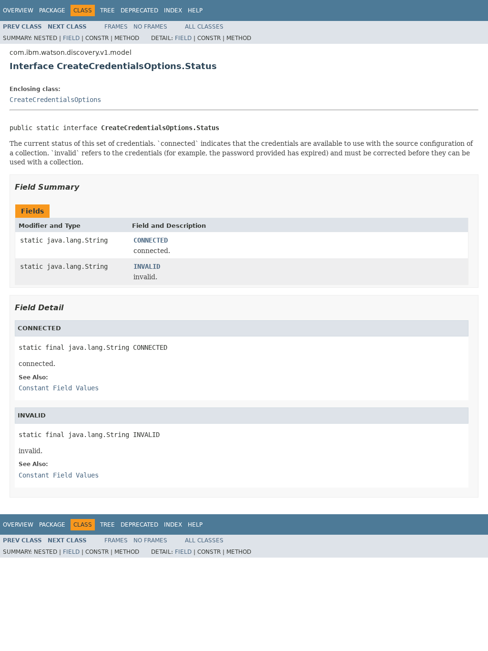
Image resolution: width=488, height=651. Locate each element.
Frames (116, 26)
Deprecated (139, 10)
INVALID (146, 266)
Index (173, 10)
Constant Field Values (59, 388)
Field (71, 38)
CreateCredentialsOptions (55, 99)
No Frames (150, 26)
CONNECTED (150, 240)
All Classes (204, 26)
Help (195, 10)
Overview (18, 10)
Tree (107, 10)
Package (52, 10)
